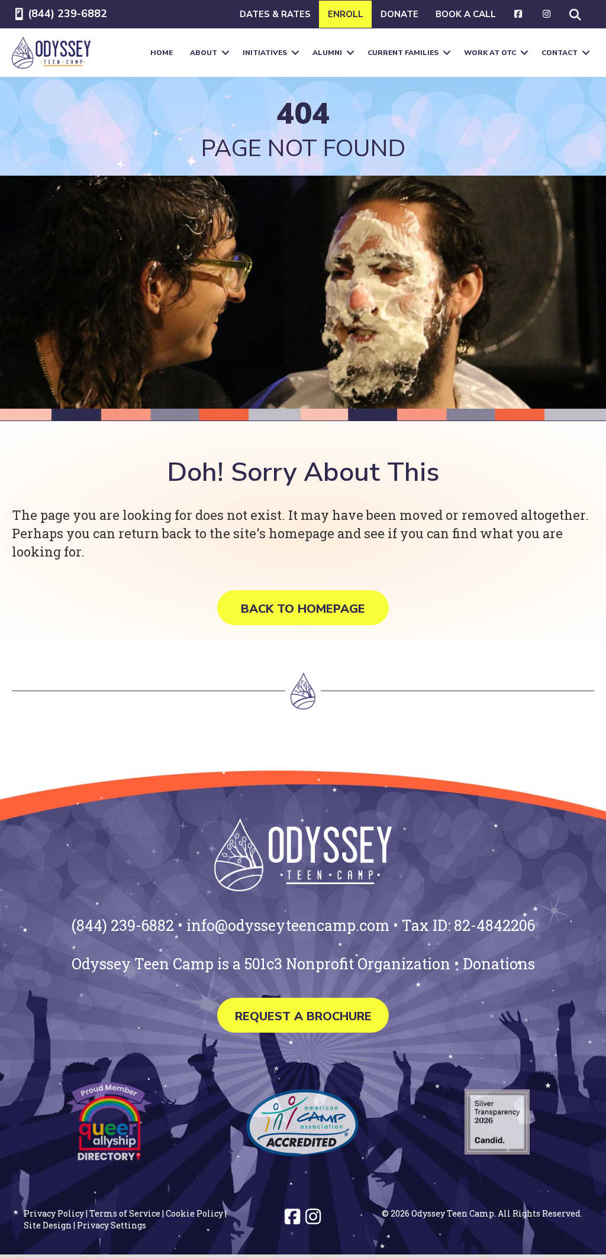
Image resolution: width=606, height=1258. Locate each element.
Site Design (48, 1225)
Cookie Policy (194, 1213)
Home (161, 52)
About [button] (203, 52)
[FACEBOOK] (519, 14)
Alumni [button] (327, 52)
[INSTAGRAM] (546, 14)
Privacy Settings (111, 1225)
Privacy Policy (54, 1213)
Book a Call (466, 14)
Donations (499, 964)
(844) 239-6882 (67, 14)
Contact (559, 52)
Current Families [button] (403, 52)
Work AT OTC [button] (490, 52)
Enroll (345, 14)
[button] (577, 14)
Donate (399, 14)
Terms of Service (124, 1213)
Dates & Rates (275, 14)
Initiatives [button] (265, 52)
